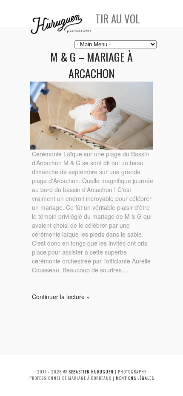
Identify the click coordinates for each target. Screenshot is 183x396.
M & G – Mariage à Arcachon (91, 65)
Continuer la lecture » (61, 296)
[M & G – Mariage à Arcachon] (91, 147)
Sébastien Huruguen (91, 371)
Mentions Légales (135, 378)
